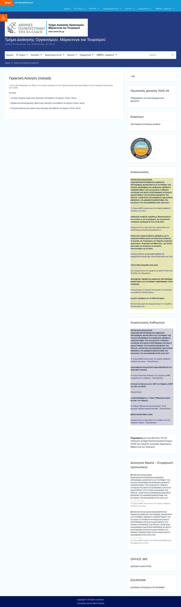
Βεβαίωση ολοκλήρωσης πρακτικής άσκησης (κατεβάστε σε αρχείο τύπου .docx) (48, 103)
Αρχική (67, 9)
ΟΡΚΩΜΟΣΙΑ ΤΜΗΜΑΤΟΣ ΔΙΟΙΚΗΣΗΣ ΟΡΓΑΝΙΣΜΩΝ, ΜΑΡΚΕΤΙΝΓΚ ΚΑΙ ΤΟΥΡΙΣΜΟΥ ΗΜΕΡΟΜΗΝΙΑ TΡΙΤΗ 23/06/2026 (152, 281)
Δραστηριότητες (110, 9)
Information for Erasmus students (145, 124)
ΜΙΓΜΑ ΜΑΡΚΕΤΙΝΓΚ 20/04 (141, 415)
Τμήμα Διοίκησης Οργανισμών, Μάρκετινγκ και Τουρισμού (55, 39)
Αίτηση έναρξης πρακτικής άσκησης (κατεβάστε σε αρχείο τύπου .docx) (43, 98)
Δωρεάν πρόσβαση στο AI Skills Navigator (147, 298)
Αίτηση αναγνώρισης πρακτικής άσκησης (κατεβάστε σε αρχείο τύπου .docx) (46, 108)
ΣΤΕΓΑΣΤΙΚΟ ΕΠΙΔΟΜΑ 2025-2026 (144, 265)
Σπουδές (93, 9)
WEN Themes (98, 603)
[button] (3, 18)
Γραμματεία (143, 9)
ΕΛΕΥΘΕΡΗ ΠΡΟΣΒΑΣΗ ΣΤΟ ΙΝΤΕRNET (148, 587)
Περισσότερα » (153, 361)
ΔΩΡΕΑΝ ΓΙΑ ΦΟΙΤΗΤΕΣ (141, 566)
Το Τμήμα (78, 9)
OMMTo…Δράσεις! (163, 9)
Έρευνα (128, 9)
